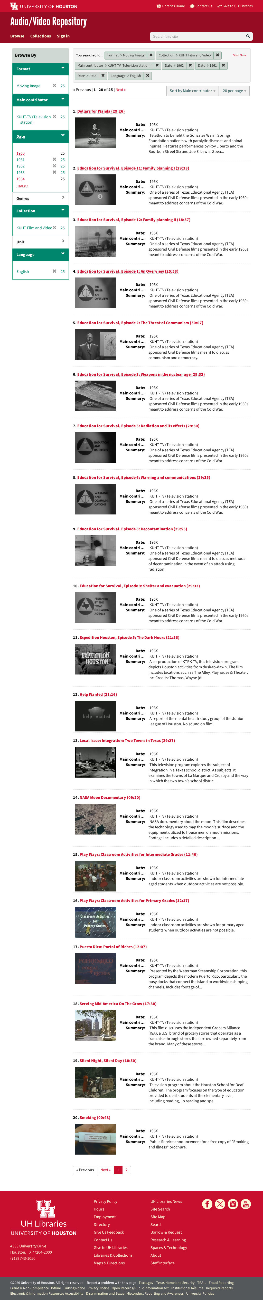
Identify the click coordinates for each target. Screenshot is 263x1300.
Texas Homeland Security (175, 1282)
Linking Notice (74, 1288)
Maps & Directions (109, 1263)
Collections (40, 36)
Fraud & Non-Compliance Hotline (35, 1288)
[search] (248, 36)
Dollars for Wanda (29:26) (101, 111)
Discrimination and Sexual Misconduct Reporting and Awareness (135, 1293)
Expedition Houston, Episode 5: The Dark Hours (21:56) (130, 637)
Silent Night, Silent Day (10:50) (108, 1061)
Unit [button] (20, 242)
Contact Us (103, 1240)
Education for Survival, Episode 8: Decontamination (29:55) (132, 529)
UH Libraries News (166, 1201)
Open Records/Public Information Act (140, 1288)
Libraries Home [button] (173, 6)
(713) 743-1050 (22, 1258)
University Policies (200, 1293)
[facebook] (207, 1204)
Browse (17, 36)
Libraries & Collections (113, 1255)
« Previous (85, 1170)
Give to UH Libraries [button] (238, 6)
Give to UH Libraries (111, 1248)
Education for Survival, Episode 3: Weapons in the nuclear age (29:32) (141, 374)
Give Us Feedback (109, 1232)
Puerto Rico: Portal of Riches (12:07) (113, 947)
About (156, 1255)
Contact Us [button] (203, 6)
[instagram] (233, 1204)
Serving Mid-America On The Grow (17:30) (118, 1004)
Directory (102, 1224)
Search (157, 1224)
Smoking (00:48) (95, 1117)
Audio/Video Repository (48, 21)
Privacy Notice (98, 1288)
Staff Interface (163, 1263)
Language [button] (25, 254)
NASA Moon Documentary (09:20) (110, 797)
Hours (99, 1209)
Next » (121, 90)
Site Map (158, 1217)
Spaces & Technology (169, 1248)
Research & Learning (168, 1240)
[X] (220, 1204)
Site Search (160, 1209)
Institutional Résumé (187, 1288)
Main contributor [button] (32, 100)
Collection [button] (25, 211)
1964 (20, 179)
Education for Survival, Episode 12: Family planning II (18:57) (134, 220)
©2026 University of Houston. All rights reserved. (47, 1282)
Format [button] (23, 69)
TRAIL (201, 1282)
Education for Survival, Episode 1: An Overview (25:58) (128, 271)
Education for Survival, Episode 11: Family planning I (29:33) (133, 168)
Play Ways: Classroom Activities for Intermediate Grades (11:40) (139, 854)
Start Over (239, 55)
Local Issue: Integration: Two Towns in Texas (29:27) (127, 740)
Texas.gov (146, 1282)
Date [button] (20, 136)
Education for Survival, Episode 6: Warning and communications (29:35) (143, 477)
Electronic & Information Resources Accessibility (46, 1293)
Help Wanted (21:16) (98, 694)
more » (22, 185)
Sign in (63, 36)
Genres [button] (22, 198)
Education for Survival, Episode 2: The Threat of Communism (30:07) (140, 323)
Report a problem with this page (111, 1282)
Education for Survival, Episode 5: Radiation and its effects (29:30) (138, 426)
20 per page (233, 91)
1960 (20, 153)
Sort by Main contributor (191, 91)
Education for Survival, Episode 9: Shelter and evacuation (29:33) (140, 586)
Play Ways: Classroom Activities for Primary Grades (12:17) (134, 901)
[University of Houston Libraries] (43, 1217)
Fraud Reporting (221, 1282)
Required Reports (219, 1288)
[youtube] (246, 1204)
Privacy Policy (105, 1201)
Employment (105, 1217)
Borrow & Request (166, 1232)
